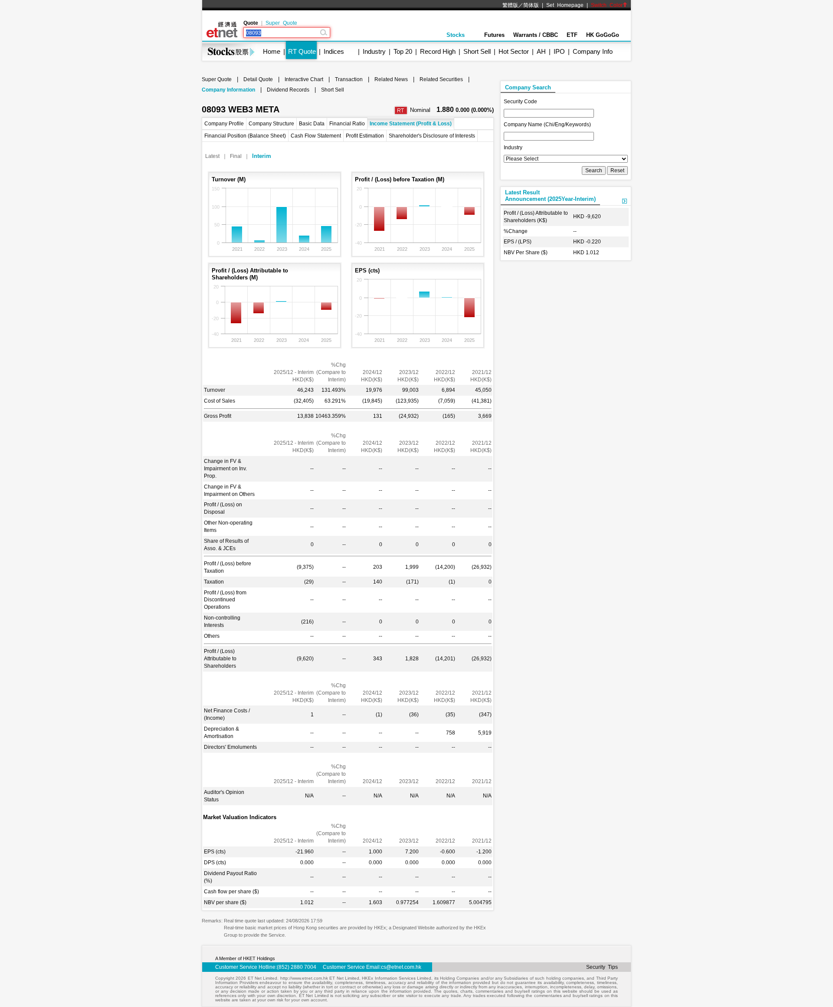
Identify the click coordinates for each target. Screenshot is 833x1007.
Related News (391, 79)
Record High (438, 51)
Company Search (528, 87)
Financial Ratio (347, 124)
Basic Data (312, 124)
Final (236, 156)
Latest (212, 156)
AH (541, 51)
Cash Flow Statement (316, 136)
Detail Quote (258, 79)
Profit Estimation (365, 136)
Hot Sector (513, 51)
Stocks (455, 35)
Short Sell (477, 51)
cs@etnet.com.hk (401, 967)
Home (271, 51)
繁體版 (510, 5)
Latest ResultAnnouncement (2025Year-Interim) (550, 195)
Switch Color (607, 5)
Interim (261, 156)
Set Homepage (565, 5)
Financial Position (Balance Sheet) (245, 136)
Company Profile (224, 124)
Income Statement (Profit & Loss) (411, 124)
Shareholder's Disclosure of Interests (432, 136)
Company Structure (271, 124)
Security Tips (602, 967)
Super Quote (281, 23)
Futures (494, 35)
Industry (374, 51)
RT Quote (302, 51)
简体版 (531, 5)
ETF (572, 35)
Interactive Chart (304, 79)
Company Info (593, 51)
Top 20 (403, 51)
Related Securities (441, 79)
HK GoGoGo (602, 35)
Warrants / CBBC (535, 35)
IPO (559, 51)
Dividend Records (288, 90)
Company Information (228, 90)
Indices (334, 51)
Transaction (349, 79)
